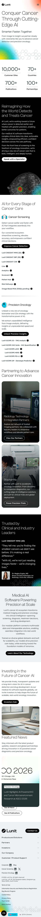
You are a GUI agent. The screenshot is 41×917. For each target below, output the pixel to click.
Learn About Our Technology (20, 653)
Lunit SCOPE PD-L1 (12, 356)
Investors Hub (10, 702)
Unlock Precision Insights (15, 334)
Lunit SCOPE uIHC (12, 349)
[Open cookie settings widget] (4, 913)
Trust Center (6, 901)
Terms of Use (6, 885)
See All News (9, 808)
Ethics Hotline (6, 904)
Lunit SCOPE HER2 (12, 353)
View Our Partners (14, 438)
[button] (20, 837)
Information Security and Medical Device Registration (19, 888)
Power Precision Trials (16, 503)
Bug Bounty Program (8, 891)
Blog (14, 865)
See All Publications (12, 813)
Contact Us (32, 831)
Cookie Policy (6, 895)
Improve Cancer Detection (16, 246)
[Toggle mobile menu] (38, 4)
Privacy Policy (6, 898)
